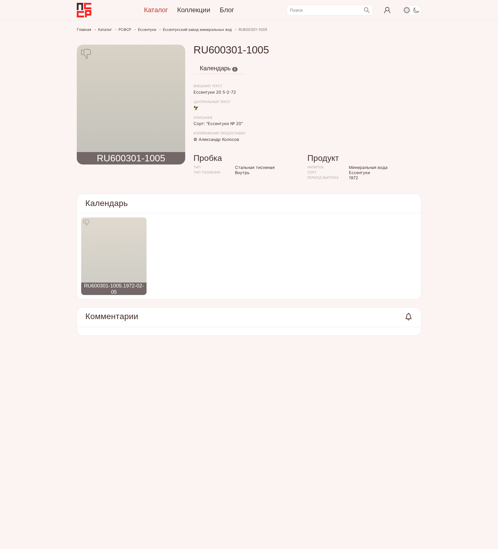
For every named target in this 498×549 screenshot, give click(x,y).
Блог (227, 10)
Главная (84, 29)
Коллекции (193, 10)
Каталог (156, 10)
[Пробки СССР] (84, 10)
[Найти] (366, 10)
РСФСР (125, 29)
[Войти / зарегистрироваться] (387, 10)
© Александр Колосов (216, 139)
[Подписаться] (408, 316)
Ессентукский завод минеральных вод (198, 29)
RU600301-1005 (131, 158)
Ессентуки (147, 29)
